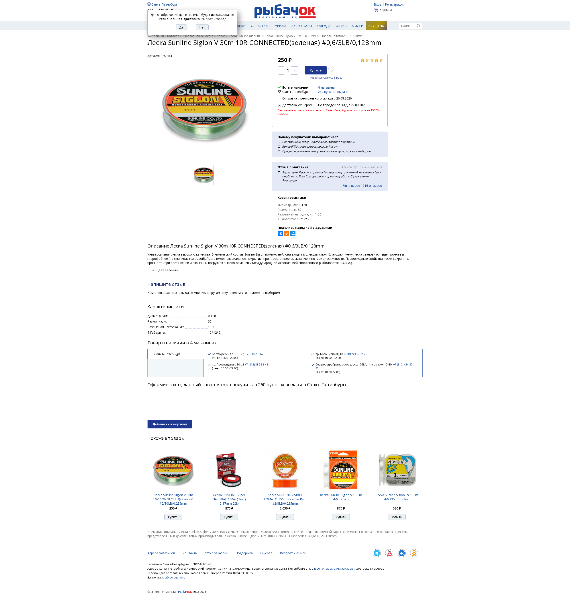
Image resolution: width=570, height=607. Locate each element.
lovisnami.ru (155, 36)
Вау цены (376, 26)
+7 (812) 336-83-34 (251, 354)
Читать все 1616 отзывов (362, 185)
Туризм (279, 26)
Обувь (341, 26)
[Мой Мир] (292, 233)
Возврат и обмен (293, 553)
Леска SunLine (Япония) (244, 36)
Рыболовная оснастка (197, 36)
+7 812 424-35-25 (160, 10)
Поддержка (244, 553)
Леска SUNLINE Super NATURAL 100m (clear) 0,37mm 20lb (229, 499)
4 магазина (326, 87)
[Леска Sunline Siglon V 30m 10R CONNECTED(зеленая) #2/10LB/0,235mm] (173, 490)
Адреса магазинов (161, 553)
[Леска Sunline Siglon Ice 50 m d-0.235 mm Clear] (397, 490)
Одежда (323, 26)
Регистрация (394, 4)
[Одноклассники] (286, 233)
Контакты (190, 553)
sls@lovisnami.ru (173, 577)
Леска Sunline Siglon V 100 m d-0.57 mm (341, 497)
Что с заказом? (216, 553)
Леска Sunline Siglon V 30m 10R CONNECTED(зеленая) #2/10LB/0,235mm (173, 499)
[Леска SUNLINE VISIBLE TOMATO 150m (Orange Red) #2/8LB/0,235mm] (285, 490)
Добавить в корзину (170, 424)
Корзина (385, 10)
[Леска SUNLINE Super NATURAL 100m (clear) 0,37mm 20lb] (229, 490)
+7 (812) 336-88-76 (355, 354)
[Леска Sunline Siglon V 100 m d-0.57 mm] (341, 490)
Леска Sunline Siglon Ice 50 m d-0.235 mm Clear (396, 497)
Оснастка (259, 26)
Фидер (357, 26)
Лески (221, 36)
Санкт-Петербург (164, 4)
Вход (377, 4)
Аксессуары (301, 26)
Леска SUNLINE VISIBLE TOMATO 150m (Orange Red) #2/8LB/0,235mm (285, 499)
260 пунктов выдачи (333, 91)
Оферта (266, 553)
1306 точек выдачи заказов (334, 568)
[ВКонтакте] (280, 233)
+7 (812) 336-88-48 (256, 364)
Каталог (173, 36)
